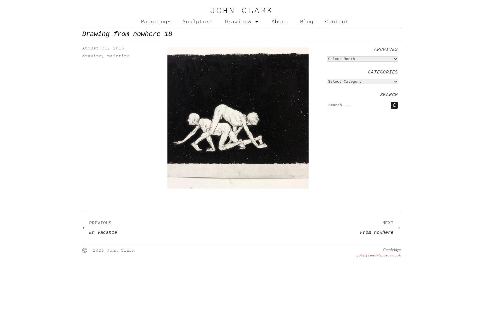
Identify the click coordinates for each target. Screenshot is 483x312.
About (279, 21)
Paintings (156, 21)
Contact (337, 21)
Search (389, 95)
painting (118, 55)
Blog (306, 21)
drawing (92, 55)
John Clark (241, 11)
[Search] (394, 105)
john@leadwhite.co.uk (378, 255)
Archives (386, 49)
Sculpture (198, 21)
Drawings (237, 21)
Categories (383, 72)
